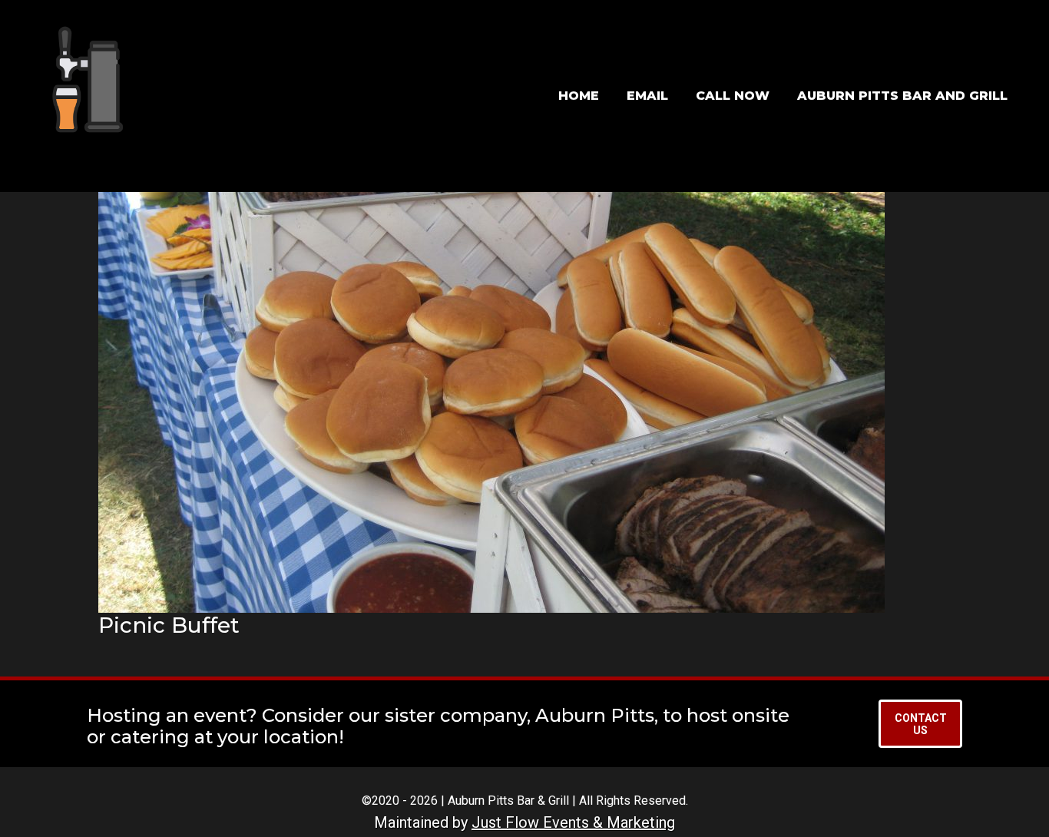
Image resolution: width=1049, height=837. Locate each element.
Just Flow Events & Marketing (573, 822)
